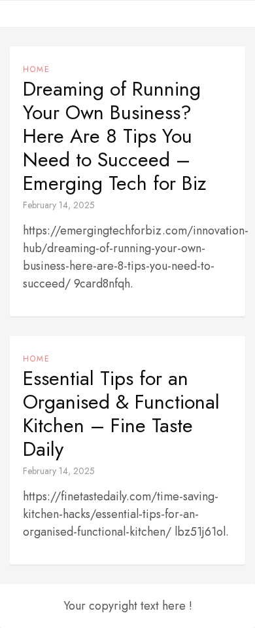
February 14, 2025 (59, 205)
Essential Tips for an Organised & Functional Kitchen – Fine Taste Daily (121, 414)
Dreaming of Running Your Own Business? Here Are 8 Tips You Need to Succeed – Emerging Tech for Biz (115, 136)
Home (36, 69)
